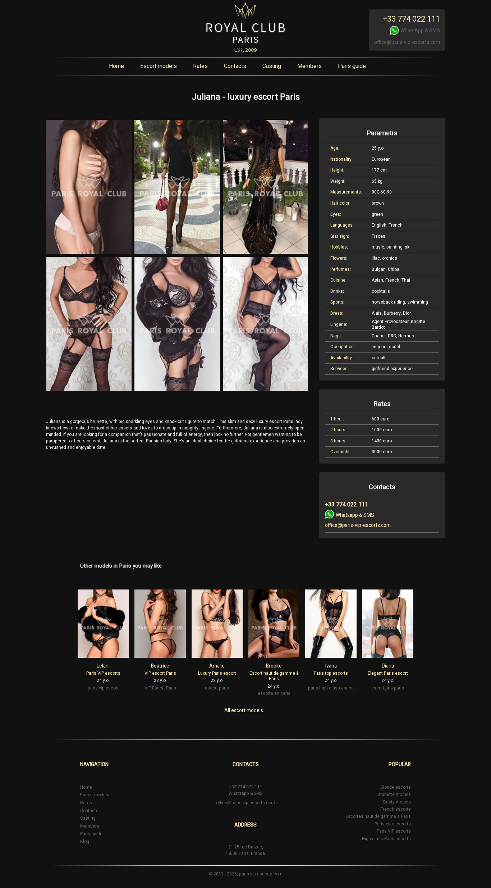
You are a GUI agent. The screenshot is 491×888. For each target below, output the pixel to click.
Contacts (235, 66)
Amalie (217, 666)
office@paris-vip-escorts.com (407, 42)
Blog (84, 841)
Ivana (331, 666)
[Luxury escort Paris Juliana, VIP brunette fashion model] (89, 187)
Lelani (103, 666)
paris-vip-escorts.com (261, 874)
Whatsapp (347, 515)
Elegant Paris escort (388, 673)
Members (309, 66)
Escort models (158, 66)
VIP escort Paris (160, 673)
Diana (388, 666)
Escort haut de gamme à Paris (274, 676)
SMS (434, 31)
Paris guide (352, 66)
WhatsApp (412, 31)
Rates (200, 66)
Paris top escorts (331, 673)
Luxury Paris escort (217, 673)
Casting (271, 66)
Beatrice (160, 666)
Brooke (274, 666)
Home (116, 66)
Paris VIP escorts (103, 673)
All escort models (243, 710)
